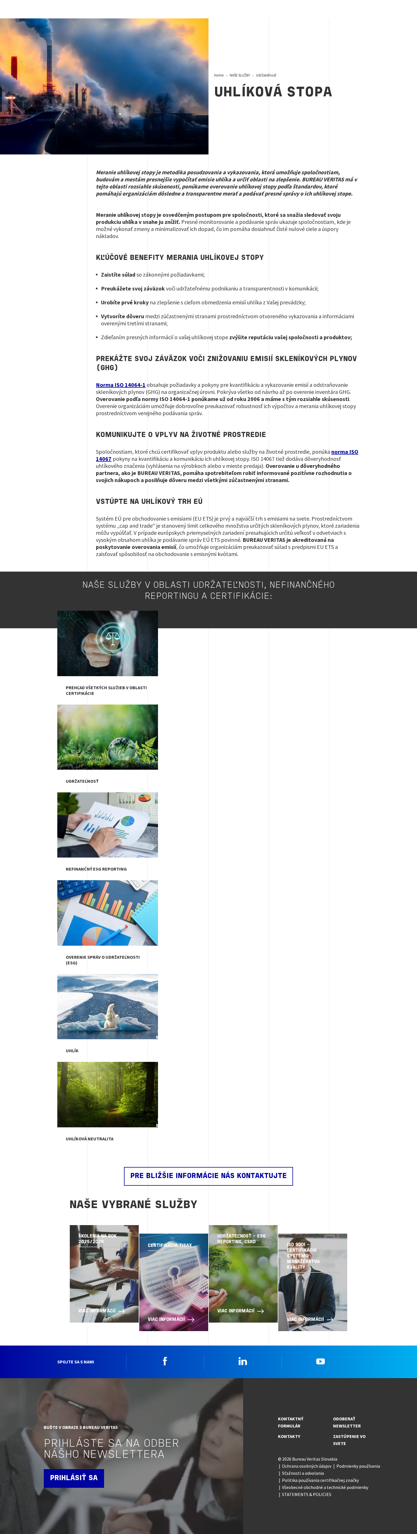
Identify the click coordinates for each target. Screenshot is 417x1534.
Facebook (165, 1361)
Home (219, 75)
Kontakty (289, 1436)
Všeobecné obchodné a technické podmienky (325, 1487)
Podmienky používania (358, 1466)
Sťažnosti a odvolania (303, 1473)
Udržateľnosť (266, 75)
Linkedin (243, 1361)
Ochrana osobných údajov (306, 1466)
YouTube (320, 1361)
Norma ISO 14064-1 (121, 384)
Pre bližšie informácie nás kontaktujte (208, 1176)
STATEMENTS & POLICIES (306, 1494)
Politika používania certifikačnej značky (320, 1480)
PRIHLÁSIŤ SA (74, 1478)
